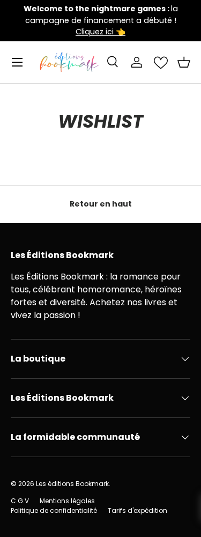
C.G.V (20, 500)
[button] (184, 62)
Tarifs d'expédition (137, 510)
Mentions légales (67, 500)
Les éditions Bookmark (72, 483)
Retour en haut (101, 203)
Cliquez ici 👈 (100, 31)
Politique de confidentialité (54, 510)
